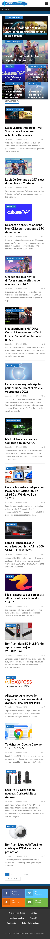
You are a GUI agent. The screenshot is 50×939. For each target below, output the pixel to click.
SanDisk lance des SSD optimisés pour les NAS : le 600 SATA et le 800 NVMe (24, 546)
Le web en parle (34, 84)
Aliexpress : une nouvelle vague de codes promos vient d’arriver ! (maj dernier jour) (23, 699)
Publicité (33, 918)
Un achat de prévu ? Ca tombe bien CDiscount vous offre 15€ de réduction (24, 228)
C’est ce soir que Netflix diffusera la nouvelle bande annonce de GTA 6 (22, 280)
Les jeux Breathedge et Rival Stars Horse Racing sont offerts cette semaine (24, 31)
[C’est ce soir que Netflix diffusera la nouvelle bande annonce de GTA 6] (18, 264)
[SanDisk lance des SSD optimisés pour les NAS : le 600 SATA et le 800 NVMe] (18, 530)
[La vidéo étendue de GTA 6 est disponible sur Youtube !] (25, 52)
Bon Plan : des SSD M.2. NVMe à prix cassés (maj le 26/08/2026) (24, 647)
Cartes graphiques (13, 421)
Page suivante (12, 879)
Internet (10, 726)
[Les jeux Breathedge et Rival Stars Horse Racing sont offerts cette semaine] (18, 115)
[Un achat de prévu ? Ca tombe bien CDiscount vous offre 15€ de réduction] (18, 212)
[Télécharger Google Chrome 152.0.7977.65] (18, 731)
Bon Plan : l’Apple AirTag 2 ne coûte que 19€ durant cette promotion (23, 848)
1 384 (26, 875)
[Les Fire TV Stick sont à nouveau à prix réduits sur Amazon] (18, 777)
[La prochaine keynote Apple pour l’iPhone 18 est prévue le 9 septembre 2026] (18, 371)
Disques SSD (11, 524)
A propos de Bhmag (17, 913)
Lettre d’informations (30, 923)
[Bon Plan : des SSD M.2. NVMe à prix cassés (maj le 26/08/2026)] (18, 631)
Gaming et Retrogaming (14, 17)
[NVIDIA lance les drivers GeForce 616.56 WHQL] (18, 426)
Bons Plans (10, 66)
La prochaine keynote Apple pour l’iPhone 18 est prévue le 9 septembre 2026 (24, 387)
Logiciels (10, 576)
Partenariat (11, 923)
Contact (34, 913)
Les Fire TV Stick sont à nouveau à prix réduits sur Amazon (21, 793)
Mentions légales (16, 918)
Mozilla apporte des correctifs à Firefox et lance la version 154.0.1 (24, 598)
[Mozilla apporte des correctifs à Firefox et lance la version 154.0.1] (18, 582)
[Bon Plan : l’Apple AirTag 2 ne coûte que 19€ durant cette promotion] (18, 831)
